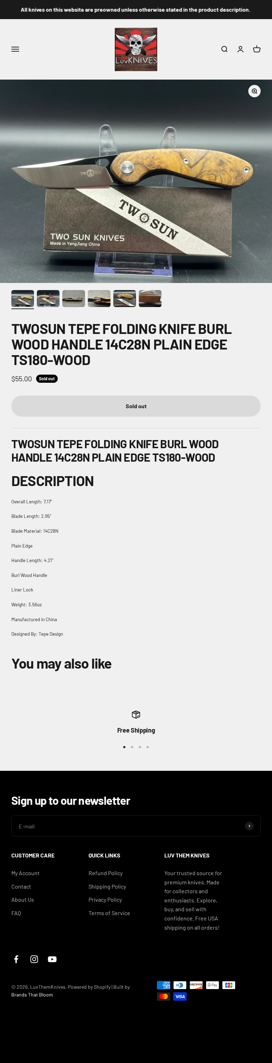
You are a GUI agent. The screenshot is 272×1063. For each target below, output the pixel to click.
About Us (22, 899)
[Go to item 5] (124, 299)
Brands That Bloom (32, 995)
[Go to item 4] (99, 299)
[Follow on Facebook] (16, 959)
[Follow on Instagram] (34, 959)
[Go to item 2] (48, 299)
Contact (21, 886)
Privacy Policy (105, 899)
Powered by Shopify (89, 987)
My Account (25, 873)
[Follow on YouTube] (52, 959)
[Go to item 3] (73, 299)
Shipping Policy (107, 886)
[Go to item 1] (22, 299)
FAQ (16, 912)
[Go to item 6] (150, 299)
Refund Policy (106, 873)
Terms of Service (109, 912)
